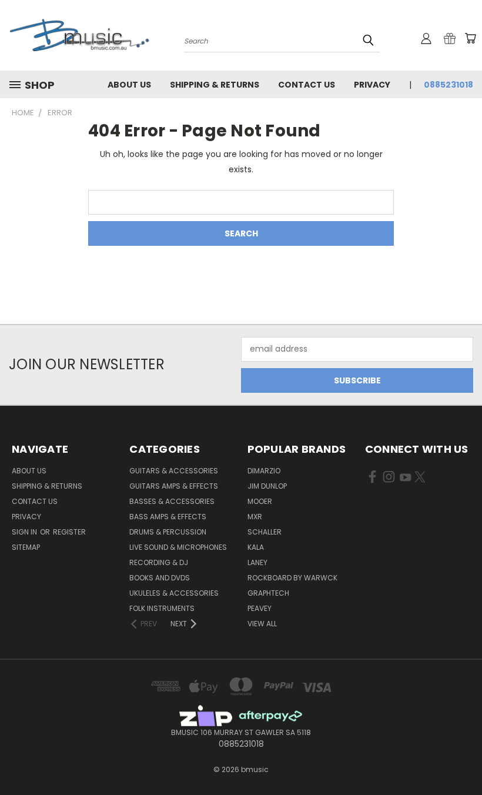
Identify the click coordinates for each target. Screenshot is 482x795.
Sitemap (26, 547)
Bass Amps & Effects (167, 517)
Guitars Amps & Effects (173, 486)
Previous (464, 758)
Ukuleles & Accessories (174, 593)
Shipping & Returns (214, 85)
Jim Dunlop (267, 486)
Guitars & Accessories (173, 471)
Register (69, 532)
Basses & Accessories (172, 501)
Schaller (264, 532)
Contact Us (306, 85)
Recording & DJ (158, 562)
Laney (257, 562)
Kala (255, 547)
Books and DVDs (159, 578)
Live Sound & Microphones (178, 547)
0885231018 (448, 85)
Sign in (25, 532)
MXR (254, 517)
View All (262, 624)
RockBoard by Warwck (292, 578)
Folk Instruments (162, 608)
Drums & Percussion (167, 532)
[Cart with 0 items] (470, 38)
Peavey (259, 608)
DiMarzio (263, 471)
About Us (129, 85)
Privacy (372, 85)
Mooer (259, 501)
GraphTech (268, 593)
